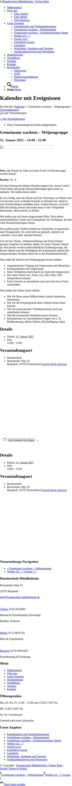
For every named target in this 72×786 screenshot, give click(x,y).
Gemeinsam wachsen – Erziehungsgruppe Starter (34, 740)
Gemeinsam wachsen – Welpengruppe (29, 568)
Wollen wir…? (15, 743)
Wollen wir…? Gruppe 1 (22, 571)
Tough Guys (14, 746)
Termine (11, 686)
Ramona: (5, 650)
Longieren (12, 753)
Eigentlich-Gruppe (17, 749)
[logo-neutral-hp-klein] (24, 1)
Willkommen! (14, 670)
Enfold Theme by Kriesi (13, 768)
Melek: (4, 632)
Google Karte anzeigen (54, 364)
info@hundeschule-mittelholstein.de (20, 597)
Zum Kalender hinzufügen (21, 440)
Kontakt (11, 689)
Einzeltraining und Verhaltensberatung (28, 734)
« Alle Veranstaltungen (12, 118)
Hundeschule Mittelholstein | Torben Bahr (39, 765)
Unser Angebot (15, 676)
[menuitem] (39, 7)
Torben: (4, 609)
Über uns (12, 673)
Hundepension (15, 679)
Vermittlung (13, 682)
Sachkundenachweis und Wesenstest (27, 759)
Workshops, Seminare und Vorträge (26, 756)
